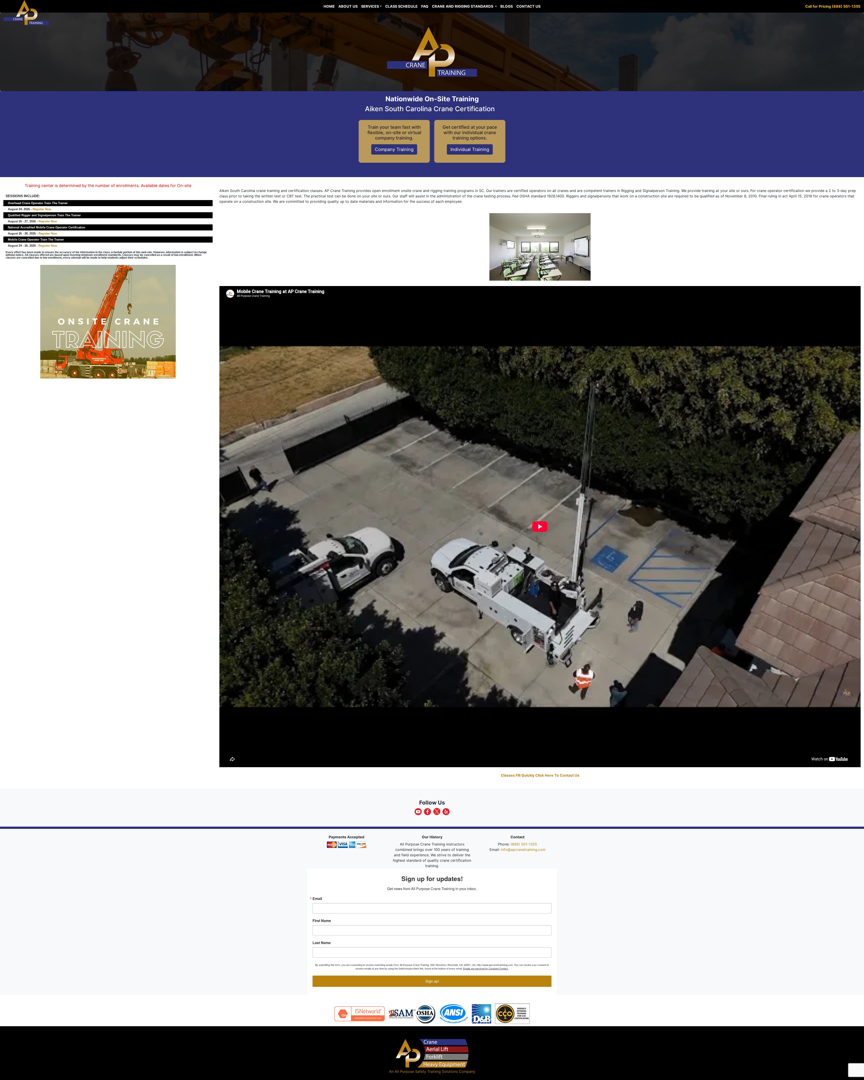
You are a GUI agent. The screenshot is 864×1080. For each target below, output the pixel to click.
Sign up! (432, 981)
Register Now (42, 209)
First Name (322, 920)
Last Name (322, 943)
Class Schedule (401, 6)
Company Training (394, 149)
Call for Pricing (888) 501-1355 (832, 6)
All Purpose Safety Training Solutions (426, 1071)
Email (317, 898)
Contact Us (528, 6)
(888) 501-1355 (524, 844)
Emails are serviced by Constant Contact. (485, 968)
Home (329, 6)
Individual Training (469, 149)
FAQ (424, 6)
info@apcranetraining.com (523, 849)
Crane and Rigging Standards (463, 6)
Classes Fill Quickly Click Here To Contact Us (540, 775)
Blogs (506, 6)
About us (348, 6)
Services (370, 6)
